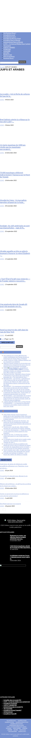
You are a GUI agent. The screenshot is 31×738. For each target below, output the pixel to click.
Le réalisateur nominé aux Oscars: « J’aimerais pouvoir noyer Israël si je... (20, 557)
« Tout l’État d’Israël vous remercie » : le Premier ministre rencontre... (15, 280)
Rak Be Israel (7, 55)
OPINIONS (7, 49)
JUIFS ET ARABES (9, 47)
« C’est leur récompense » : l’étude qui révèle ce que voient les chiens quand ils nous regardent (17, 431)
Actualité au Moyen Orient (12, 38)
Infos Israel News (9, 56)
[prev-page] (1, 510)
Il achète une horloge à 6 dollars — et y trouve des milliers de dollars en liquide (15, 453)
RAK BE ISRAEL (10, 411)
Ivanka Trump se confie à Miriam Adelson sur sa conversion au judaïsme (17, 361)
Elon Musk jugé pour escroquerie (10, 504)
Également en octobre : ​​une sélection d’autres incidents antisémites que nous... (18, 537)
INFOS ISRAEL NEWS (12, 352)
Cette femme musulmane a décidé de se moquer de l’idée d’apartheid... (20, 546)
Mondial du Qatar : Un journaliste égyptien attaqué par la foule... (13, 201)
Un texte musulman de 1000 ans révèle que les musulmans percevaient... (12, 147)
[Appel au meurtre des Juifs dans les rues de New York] (15, 326)
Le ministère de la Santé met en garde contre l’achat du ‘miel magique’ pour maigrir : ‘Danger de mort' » (17, 441)
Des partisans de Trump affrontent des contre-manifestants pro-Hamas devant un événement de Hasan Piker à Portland (16, 357)
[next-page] (4, 510)
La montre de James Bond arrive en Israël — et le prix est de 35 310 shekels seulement (17, 447)
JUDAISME (6, 51)
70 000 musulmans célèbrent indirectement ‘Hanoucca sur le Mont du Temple (15, 175)
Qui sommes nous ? (9, 33)
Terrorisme (7, 46)
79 (4, 339)
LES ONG (6, 53)
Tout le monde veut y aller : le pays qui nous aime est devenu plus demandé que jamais (16, 450)
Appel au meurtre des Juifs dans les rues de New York (14, 331)
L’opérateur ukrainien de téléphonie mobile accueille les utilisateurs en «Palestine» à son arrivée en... (14, 466)
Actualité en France (9, 37)
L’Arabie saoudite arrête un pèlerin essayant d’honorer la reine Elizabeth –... (15, 253)
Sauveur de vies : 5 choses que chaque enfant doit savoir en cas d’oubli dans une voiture (16, 436)
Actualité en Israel (9, 35)
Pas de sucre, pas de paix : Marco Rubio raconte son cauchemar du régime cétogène (16, 427)
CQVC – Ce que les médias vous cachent (16, 44)
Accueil (2, 67)
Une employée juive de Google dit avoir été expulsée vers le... (13, 305)
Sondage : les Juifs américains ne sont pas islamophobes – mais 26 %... (15, 227)
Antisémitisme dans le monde (13, 42)
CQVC (2, 99)
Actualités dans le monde (11, 40)
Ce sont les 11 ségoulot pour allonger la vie (13, 476)
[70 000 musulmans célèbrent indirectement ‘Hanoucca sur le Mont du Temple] (15, 169)
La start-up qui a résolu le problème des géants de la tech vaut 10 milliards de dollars (17, 444)
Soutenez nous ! (8, 58)
